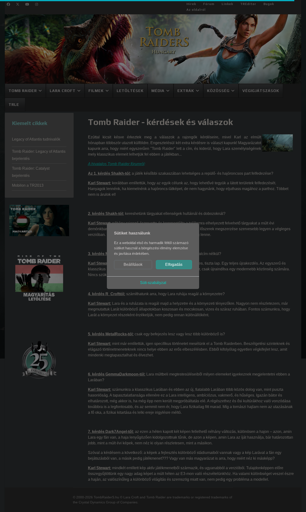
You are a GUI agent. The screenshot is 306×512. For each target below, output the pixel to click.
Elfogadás (173, 264)
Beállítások (133, 264)
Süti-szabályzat (153, 283)
